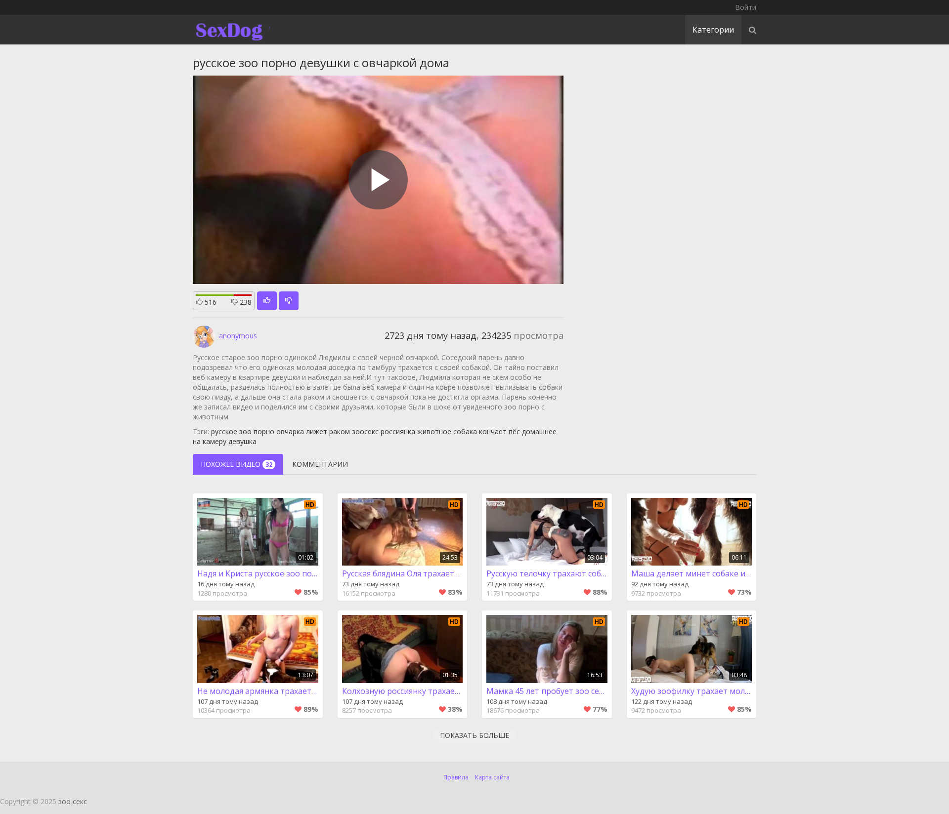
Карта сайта (492, 777)
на (197, 441)
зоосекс (365, 431)
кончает (493, 431)
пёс (514, 431)
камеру (214, 441)
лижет (316, 431)
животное (434, 431)
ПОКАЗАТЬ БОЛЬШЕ (474, 735)
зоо (245, 431)
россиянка (398, 431)
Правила (456, 777)
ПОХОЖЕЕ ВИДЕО (236, 464)
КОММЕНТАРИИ (320, 464)
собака (465, 431)
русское (224, 431)
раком (339, 431)
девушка (242, 441)
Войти (745, 7)
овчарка (290, 431)
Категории (713, 29)
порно (264, 431)
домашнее (539, 431)
